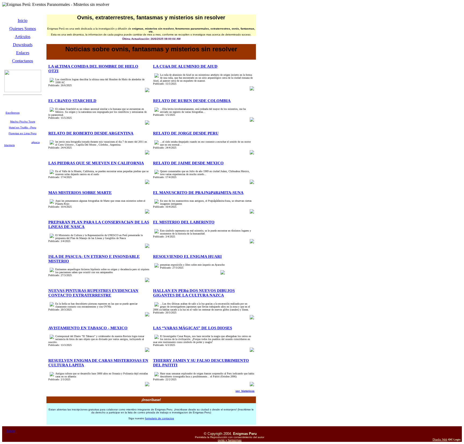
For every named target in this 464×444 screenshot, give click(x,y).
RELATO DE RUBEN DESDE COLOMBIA (192, 101)
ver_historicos (245, 390)
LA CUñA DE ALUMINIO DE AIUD (185, 66)
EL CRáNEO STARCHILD (72, 101)
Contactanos (22, 61)
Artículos (22, 36)
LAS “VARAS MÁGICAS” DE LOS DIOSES (192, 328)
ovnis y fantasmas (230, 440)
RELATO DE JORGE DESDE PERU (186, 133)
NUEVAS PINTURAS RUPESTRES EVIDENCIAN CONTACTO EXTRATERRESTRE (93, 292)
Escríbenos (13, 112)
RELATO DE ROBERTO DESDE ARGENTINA (90, 133)
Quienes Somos (22, 28)
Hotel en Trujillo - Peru (22, 127)
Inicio (22, 20)
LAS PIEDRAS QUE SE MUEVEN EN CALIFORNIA (96, 163)
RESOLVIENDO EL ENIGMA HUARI (187, 256)
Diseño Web (440, 439)
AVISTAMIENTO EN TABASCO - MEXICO (88, 328)
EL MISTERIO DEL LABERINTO (184, 222)
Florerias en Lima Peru (23, 133)
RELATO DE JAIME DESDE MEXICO (188, 163)
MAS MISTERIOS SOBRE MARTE (80, 192)
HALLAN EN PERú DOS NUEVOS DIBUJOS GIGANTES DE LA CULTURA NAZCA (194, 292)
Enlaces (22, 52)
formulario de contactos (159, 418)
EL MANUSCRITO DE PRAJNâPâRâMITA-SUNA (198, 192)
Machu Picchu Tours (22, 121)
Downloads (22, 44)
